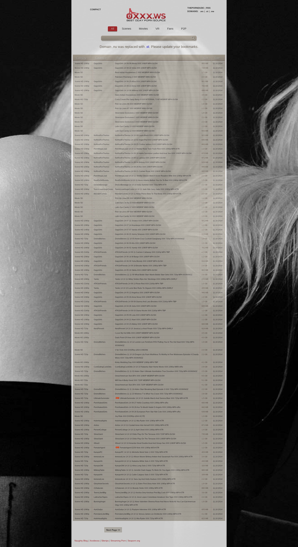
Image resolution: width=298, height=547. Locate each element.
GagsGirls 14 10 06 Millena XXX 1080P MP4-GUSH (137, 90)
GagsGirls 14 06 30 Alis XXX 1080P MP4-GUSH (135, 243)
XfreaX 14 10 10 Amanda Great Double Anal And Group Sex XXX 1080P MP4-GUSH (150, 443)
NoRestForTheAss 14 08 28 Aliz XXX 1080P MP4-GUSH (139, 167)
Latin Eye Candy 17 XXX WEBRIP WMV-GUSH (134, 207)
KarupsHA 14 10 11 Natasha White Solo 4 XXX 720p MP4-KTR (141, 461)
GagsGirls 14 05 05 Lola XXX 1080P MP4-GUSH (135, 315)
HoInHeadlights (100, 421)
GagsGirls (98, 63)
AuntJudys (98, 509)
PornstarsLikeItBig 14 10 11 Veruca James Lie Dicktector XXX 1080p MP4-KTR (148, 514)
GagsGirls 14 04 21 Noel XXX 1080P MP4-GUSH (135, 320)
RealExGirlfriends (101, 180)
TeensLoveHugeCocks (103, 189)
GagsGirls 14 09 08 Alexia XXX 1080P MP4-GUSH (136, 63)
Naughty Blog (81, 540)
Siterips (105, 540)
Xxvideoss (94, 540)
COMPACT (95, 9)
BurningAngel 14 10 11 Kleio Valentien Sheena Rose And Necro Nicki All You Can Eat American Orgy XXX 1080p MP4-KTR (155, 503)
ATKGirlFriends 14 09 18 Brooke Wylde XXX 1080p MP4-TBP (141, 266)
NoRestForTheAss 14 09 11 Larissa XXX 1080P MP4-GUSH (140, 158)
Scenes (126, 28)
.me (212, 11)
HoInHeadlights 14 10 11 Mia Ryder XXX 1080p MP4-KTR (139, 421)
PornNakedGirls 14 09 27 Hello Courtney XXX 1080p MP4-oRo (141, 403)
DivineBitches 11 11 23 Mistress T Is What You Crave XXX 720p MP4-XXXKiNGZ (149, 394)
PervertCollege (100, 430)
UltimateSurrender (101, 398)
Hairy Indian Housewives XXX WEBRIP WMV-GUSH (137, 95)
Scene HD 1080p (82, 63)
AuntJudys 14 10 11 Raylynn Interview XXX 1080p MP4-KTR (140, 509)
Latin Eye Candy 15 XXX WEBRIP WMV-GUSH (134, 203)
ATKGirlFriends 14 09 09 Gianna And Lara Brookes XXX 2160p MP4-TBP (145, 302)
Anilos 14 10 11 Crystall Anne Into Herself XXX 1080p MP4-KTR (142, 425)
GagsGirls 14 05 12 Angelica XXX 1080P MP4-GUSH (137, 293)
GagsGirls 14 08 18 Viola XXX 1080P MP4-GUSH (136, 68)
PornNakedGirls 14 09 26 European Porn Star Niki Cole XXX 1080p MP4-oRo (148, 412)
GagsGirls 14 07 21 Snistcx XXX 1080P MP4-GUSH (136, 221)
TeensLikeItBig (100, 493)
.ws (201, 11)
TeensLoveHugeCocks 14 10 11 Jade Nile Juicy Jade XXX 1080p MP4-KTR (147, 189)
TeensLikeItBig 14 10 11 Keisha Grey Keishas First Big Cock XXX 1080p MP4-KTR (149, 493)
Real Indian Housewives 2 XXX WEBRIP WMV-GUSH (137, 72)
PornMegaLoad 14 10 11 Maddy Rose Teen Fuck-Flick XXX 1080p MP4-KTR (147, 149)
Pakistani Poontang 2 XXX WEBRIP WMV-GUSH (135, 77)
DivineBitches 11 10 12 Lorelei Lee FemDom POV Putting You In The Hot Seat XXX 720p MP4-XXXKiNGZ (155, 344)
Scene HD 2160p (82, 252)
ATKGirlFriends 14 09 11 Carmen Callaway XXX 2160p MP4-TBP (142, 252)
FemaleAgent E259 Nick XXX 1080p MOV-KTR (139, 448)
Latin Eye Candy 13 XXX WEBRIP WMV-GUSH (134, 126)
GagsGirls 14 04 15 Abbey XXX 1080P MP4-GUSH (136, 324)
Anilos (96, 425)
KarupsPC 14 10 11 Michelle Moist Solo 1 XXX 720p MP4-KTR (141, 452)
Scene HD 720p (81, 185)
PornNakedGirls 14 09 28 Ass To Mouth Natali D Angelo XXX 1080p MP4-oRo (147, 407)
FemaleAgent (99, 448)
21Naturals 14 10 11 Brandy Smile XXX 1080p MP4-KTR (139, 488)
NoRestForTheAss (101, 135)
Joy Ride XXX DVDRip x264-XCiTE (130, 416)
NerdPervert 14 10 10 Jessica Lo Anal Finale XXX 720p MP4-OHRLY (144, 328)
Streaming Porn (118, 540)
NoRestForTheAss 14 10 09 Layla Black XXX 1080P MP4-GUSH (142, 135)
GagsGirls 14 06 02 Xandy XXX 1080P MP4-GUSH (136, 248)
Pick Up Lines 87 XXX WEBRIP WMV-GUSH (133, 108)
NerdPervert (99, 328)
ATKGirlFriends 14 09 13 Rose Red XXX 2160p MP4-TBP (139, 284)
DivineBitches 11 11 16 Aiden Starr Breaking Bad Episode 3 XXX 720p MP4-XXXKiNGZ (151, 389)
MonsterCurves (100, 194)
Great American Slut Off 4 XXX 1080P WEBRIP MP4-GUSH (140, 376)
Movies (143, 28)
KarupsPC (98, 452)
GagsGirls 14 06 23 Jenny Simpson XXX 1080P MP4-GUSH (140, 234)
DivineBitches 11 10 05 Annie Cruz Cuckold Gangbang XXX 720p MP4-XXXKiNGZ (149, 239)
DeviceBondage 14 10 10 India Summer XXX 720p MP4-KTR (141, 185)
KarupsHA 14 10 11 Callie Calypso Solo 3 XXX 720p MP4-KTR (141, 475)
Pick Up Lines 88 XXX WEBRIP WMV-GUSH (133, 104)
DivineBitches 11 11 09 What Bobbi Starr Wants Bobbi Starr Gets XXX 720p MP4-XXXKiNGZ (153, 275)
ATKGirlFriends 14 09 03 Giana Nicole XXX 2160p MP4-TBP (140, 311)
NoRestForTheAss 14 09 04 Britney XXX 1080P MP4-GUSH (140, 162)
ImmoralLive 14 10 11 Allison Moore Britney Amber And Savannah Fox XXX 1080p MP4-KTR (154, 457)
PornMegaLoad (100, 149)
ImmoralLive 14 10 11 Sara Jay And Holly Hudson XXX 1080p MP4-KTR (145, 479)
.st (207, 11)
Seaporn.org (134, 540)
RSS (208, 8)
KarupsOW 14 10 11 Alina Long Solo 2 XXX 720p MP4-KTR (140, 466)
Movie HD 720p (81, 99)
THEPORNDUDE (195, 8)
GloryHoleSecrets (101, 484)
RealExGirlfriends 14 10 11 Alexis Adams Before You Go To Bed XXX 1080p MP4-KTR (151, 180)
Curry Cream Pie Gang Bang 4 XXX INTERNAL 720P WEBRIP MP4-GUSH (146, 99)
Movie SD (79, 72)
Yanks (96, 279)
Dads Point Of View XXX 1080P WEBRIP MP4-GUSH (137, 337)
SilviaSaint (98, 434)
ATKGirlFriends (100, 252)
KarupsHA (98, 461)
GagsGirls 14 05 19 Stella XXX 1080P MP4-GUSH (136, 270)
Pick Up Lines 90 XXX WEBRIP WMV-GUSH (133, 198)
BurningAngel (99, 502)
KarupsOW (98, 466)
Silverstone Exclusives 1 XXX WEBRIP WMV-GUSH (136, 117)
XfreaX (96, 443)
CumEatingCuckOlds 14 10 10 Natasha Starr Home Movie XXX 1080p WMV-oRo (149, 367)
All (112, 28)
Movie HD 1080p (82, 333)
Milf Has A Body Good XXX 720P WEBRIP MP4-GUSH (137, 380)
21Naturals (98, 488)
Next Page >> (113, 530)
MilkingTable (99, 470)
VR (157, 28)
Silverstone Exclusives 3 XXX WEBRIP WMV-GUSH (136, 122)
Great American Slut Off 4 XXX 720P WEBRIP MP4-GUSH (139, 385)
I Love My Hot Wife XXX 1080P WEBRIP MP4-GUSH (137, 333)
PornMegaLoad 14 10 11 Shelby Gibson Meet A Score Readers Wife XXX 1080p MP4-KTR (153, 176)
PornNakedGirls (100, 403)
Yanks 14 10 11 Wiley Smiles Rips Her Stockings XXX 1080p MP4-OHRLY (146, 279)
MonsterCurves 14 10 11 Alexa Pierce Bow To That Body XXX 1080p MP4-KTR (148, 194)
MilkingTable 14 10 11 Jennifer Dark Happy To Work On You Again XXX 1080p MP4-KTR (152, 470)
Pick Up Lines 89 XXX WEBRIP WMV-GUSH (133, 212)
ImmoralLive (99, 457)
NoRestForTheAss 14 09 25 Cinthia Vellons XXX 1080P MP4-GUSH (143, 144)
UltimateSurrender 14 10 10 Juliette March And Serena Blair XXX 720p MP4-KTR (154, 398)
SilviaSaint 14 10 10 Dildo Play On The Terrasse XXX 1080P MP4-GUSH (145, 439)
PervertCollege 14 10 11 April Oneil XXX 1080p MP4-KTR (139, 430)
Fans (170, 28)
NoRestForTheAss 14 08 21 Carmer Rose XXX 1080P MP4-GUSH (143, 171)
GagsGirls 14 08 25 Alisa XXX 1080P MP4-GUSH (135, 81)
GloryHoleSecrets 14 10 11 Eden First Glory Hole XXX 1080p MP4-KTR (145, 484)
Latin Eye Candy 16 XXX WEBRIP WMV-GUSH (134, 216)
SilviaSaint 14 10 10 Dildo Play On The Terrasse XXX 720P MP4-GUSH (145, 434)
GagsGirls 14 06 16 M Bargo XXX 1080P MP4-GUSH (137, 257)
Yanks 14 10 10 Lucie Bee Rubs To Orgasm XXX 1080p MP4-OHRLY (144, 288)
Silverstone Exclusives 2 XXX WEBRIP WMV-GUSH (136, 113)
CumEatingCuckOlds (102, 367)
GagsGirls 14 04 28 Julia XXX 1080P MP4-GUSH (135, 306)
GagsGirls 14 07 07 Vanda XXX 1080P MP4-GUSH (136, 230)
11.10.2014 (217, 63)
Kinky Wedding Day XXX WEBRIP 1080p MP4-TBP (136, 362)
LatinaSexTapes (100, 497)
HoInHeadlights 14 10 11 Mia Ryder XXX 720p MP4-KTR (139, 518)
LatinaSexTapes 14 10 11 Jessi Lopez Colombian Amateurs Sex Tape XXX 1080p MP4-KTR (153, 497)
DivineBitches (99, 239)
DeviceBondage (100, 185)
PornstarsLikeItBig (101, 514)
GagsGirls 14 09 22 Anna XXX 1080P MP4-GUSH (136, 86)
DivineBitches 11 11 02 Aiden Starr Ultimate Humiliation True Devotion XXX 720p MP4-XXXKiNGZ (156, 371)
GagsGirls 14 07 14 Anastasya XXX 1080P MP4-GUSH (138, 225)
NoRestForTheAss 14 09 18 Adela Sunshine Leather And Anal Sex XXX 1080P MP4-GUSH (153, 153)
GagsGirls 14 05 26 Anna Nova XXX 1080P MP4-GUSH (138, 297)
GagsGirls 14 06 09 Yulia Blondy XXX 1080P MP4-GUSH (139, 261)
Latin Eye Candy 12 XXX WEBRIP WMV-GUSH (134, 131)
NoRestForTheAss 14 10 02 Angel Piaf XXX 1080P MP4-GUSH (141, 140)
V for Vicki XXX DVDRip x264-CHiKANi (131, 350)
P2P (183, 28)
